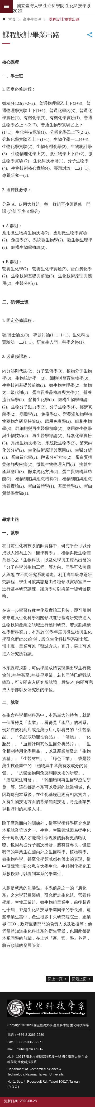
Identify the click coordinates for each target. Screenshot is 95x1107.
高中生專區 (32, 19)
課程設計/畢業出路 (64, 19)
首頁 (12, 19)
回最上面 (79, 979)
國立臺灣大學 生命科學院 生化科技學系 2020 (52, 8)
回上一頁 (55, 979)
